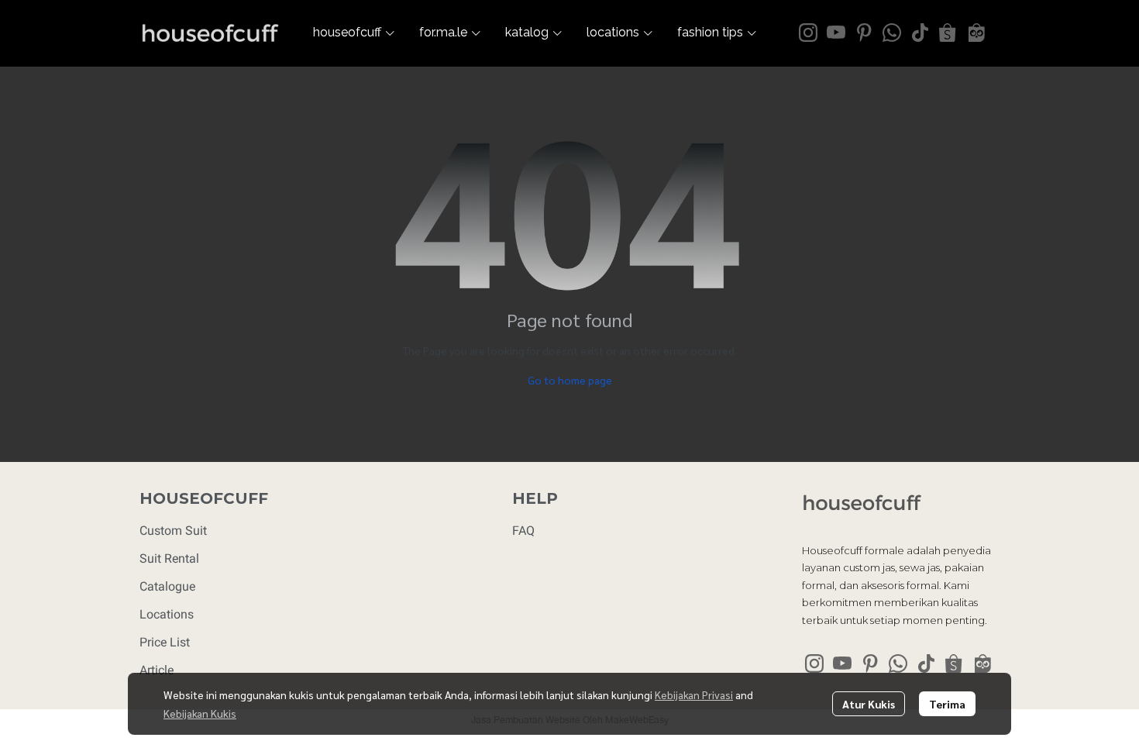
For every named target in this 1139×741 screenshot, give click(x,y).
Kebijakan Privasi (694, 694)
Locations (166, 614)
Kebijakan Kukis (199, 713)
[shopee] (947, 32)
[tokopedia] (975, 32)
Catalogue (167, 586)
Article (156, 670)
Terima (947, 704)
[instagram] (808, 32)
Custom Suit (173, 530)
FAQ (523, 530)
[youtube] (836, 32)
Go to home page (570, 380)
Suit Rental (169, 558)
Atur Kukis (868, 704)
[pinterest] (864, 32)
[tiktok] (919, 32)
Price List (164, 642)
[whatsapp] (891, 32)
